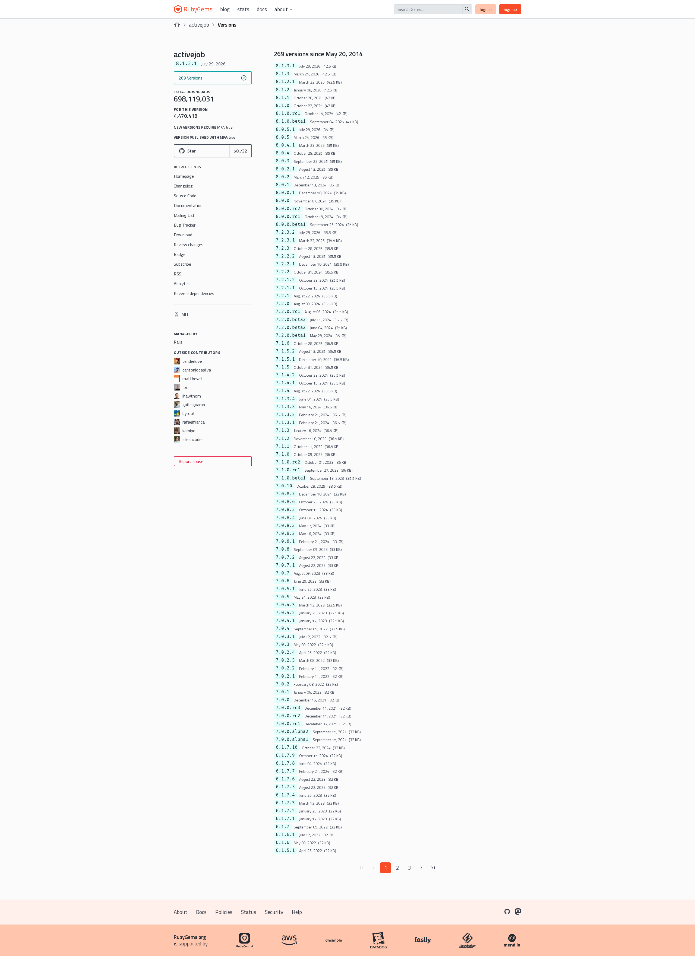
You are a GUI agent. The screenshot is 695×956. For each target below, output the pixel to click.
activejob (199, 24)
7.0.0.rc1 (288, 723)
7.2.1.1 (285, 288)
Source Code (185, 195)
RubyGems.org (190, 937)
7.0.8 (282, 549)
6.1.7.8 (285, 763)
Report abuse (191, 461)
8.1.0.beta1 (291, 121)
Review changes (188, 244)
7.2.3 (282, 248)
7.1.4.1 (285, 383)
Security (274, 912)
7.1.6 (282, 343)
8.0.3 (282, 161)
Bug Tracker (184, 225)
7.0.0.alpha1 (292, 739)
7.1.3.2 (285, 414)
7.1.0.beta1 (291, 478)
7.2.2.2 (285, 256)
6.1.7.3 (285, 803)
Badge (179, 254)
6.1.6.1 (285, 834)
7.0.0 (282, 700)
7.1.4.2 (285, 375)
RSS (177, 274)
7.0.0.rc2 (288, 716)
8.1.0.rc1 (288, 113)
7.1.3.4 (285, 399)
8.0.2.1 (285, 169)
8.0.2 (282, 177)
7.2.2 (282, 272)
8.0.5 (282, 137)
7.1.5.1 (285, 359)
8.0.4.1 (285, 145)
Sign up (510, 9)
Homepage (184, 176)
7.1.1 (282, 446)
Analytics (182, 283)
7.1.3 (282, 430)
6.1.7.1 (285, 818)
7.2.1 (282, 295)
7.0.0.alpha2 (292, 731)
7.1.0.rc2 (288, 462)
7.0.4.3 (285, 605)
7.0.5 (282, 597)
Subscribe (182, 264)
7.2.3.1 (285, 240)
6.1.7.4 (285, 795)
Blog (225, 9)
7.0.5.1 (285, 589)
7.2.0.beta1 (291, 335)
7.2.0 (282, 303)
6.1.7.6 (285, 779)
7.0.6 (282, 581)
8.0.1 (282, 185)
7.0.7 (282, 573)
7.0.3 (282, 644)
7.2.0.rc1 (288, 311)
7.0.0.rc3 (288, 707)
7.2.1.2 (285, 279)
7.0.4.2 (285, 612)
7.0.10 (284, 486)
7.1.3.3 (285, 406)
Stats (243, 9)
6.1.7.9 (285, 755)
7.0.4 (282, 628)
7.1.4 (282, 390)
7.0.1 (282, 692)
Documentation (188, 205)
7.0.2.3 (285, 660)
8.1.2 (282, 90)
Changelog (183, 186)
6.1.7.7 (285, 771)
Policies (223, 912)
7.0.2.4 (285, 652)
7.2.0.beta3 (291, 319)
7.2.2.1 (285, 264)
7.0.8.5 (285, 509)
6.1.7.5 (285, 787)
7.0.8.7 (285, 494)
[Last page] (433, 867)
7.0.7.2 (285, 557)
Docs (262, 9)
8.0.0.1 (285, 192)
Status (248, 912)
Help (297, 912)
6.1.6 (282, 842)
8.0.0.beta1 (291, 224)
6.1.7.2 (285, 811)
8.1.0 (282, 105)
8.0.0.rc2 (288, 208)
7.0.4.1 (285, 620)
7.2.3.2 (285, 232)
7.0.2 (282, 684)
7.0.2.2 (285, 668)
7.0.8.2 (285, 533)
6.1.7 (282, 827)
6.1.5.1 (285, 850)
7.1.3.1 (285, 422)
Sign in (486, 9)
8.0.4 (282, 153)
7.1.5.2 (285, 351)
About (180, 912)
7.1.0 (282, 454)
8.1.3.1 (285, 66)
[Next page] (421, 867)
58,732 (240, 151)
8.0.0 (282, 200)
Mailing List (184, 215)
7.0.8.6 (285, 501)
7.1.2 (282, 438)
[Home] (177, 24)
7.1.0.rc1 (288, 470)
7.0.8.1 (285, 541)
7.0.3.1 (285, 636)
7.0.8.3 (285, 525)
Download (183, 234)
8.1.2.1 (285, 81)
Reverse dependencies (194, 293)
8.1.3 (282, 74)
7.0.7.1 (285, 565)
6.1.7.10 (287, 747)
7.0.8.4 (285, 517)
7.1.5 (282, 367)
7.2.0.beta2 (291, 327)
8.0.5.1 (285, 129)
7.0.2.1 (285, 676)
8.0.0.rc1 (288, 216)
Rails (178, 342)
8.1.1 (282, 97)
